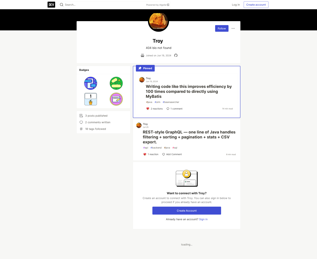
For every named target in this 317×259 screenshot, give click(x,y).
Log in (236, 4)
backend (156, 147)
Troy (148, 78)
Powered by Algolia (156, 4)
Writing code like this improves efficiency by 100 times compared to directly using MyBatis (189, 91)
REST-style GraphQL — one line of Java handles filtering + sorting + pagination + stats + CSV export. (189, 137)
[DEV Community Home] (51, 4)
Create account (256, 4)
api (145, 147)
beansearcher (171, 102)
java (149, 102)
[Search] (61, 5)
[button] (90, 83)
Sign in (203, 219)
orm (157, 102)
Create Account (187, 210)
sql (175, 147)
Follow (222, 28)
